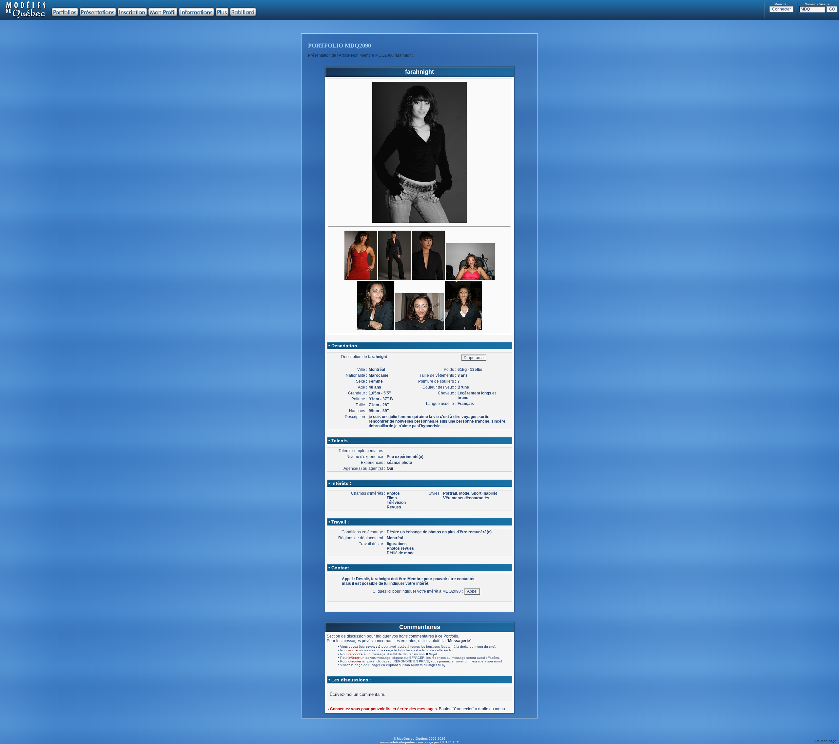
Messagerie (459, 641)
